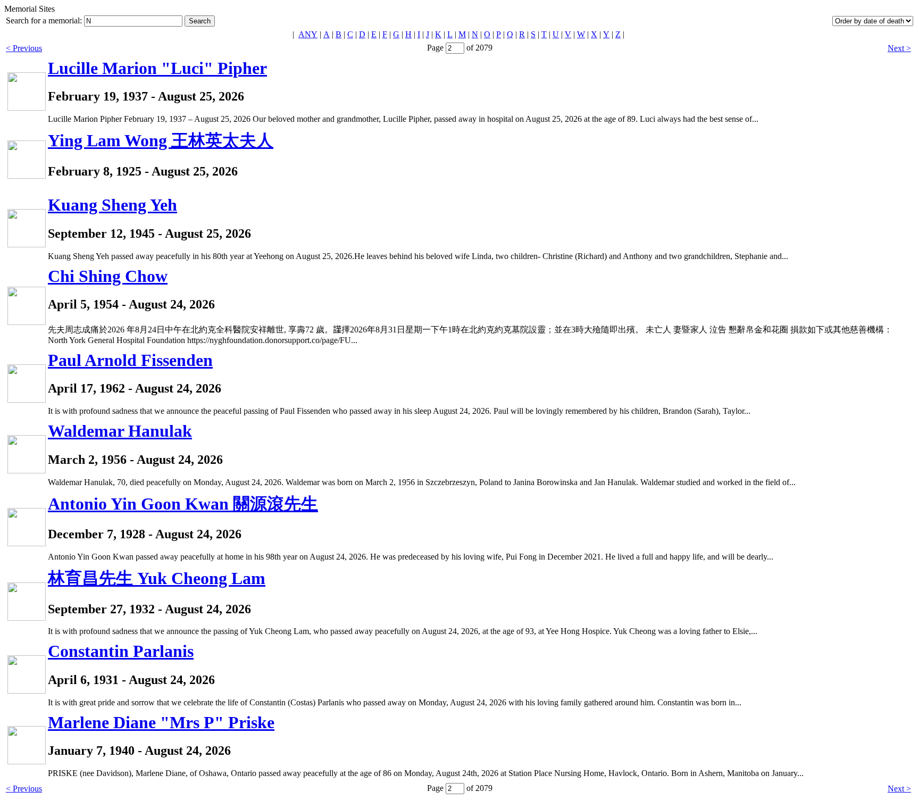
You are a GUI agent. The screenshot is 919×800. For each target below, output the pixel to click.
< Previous (24, 48)
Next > (899, 48)
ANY (308, 34)
